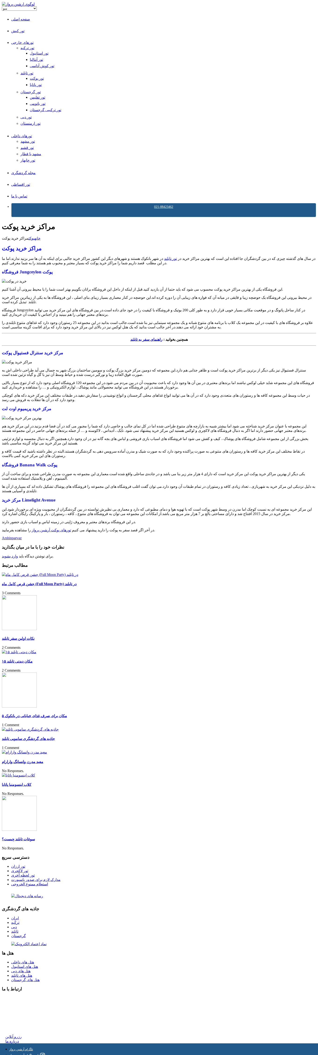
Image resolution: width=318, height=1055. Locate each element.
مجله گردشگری (23, 173)
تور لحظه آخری (23, 875)
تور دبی (26, 117)
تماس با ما (19, 196)
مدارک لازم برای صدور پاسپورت (36, 880)
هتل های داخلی (22, 962)
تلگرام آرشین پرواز (21, 1049)
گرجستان (18, 936)
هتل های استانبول (24, 967)
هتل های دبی (20, 971)
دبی (14, 927)
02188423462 (15, 998)
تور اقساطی (20, 184)
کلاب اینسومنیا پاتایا (16, 785)
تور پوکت (37, 78)
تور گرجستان (30, 92)
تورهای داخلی (21, 136)
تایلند (14, 931)
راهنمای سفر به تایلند (146, 339)
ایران (15, 918)
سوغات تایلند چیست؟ (18, 839)
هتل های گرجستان (25, 980)
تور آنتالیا (36, 60)
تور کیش (17, 31)
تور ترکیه (27, 48)
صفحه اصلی (20, 19)
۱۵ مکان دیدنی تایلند (17, 661)
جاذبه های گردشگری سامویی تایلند (28, 739)
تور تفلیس (37, 97)
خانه (37, 238)
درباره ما (12, 1041)
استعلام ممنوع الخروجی (29, 884)
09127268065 (15, 1015)
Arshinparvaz (12, 538)
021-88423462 (163, 207)
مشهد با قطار (30, 154)
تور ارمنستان (30, 123)
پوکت (31, 238)
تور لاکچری (19, 871)
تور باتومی (37, 104)
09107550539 (15, 1019)
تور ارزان (18, 866)
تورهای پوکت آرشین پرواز (51, 530)
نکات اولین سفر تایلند (18, 638)
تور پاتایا (36, 85)
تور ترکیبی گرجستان (45, 110)
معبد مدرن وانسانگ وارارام (22, 762)
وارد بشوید (10, 556)
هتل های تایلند (21, 975)
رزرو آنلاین (13, 1037)
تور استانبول (39, 53)
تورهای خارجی (22, 43)
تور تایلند (26, 73)
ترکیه (15, 922)
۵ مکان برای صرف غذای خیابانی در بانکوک (34, 716)
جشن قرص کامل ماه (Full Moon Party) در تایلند (39, 584)
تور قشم (27, 148)
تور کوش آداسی (42, 66)
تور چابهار (27, 160)
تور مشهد (27, 141)
